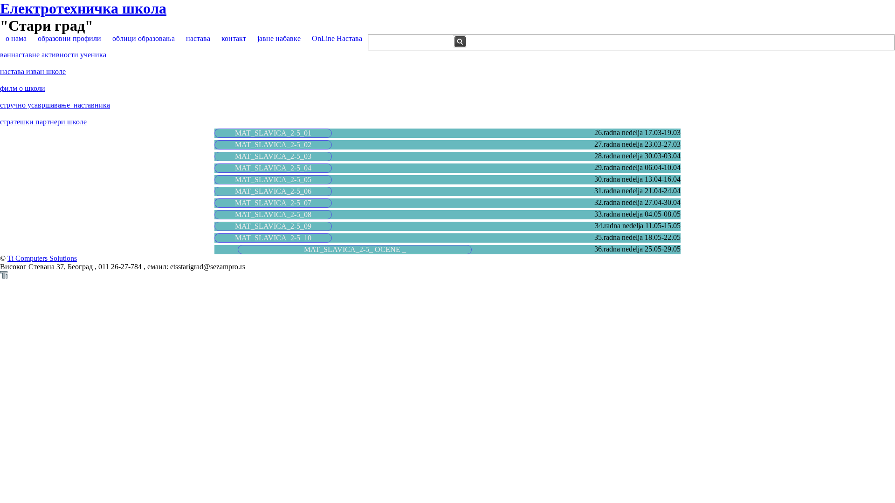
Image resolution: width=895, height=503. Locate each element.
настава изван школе (33, 71)
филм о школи (22, 88)
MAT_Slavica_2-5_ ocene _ (355, 249)
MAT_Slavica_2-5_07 (273, 203)
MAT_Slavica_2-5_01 (273, 133)
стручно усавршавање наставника (55, 105)
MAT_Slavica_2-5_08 (273, 214)
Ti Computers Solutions (42, 258)
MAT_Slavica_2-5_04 (273, 168)
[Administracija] (3, 276)
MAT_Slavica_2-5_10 (273, 238)
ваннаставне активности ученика (53, 55)
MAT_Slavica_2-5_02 (273, 145)
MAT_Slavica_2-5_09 (273, 226)
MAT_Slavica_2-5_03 (273, 156)
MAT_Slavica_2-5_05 (273, 180)
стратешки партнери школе (43, 122)
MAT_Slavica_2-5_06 (273, 191)
